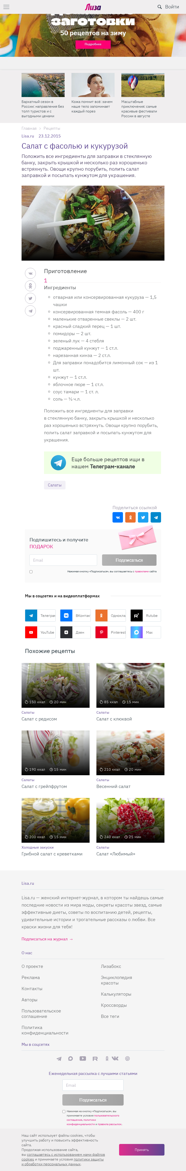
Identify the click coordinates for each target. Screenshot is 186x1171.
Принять (142, 1149)
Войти (172, 6)
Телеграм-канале (112, 466)
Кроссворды (114, 1005)
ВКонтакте (83, 615)
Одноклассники (118, 615)
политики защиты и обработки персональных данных (63, 1161)
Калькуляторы (116, 994)
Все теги (110, 1016)
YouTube (47, 632)
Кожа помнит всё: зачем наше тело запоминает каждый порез (92, 106)
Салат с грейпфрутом (44, 786)
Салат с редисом (39, 719)
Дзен (80, 632)
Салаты (55, 485)
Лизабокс (111, 966)
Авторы (29, 1000)
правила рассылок (110, 1124)
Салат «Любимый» (115, 854)
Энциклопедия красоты (116, 980)
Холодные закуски (38, 847)
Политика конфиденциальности (45, 1030)
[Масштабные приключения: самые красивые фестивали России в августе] (142, 85)
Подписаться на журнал (45, 939)
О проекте (32, 966)
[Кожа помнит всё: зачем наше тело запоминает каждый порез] (93, 85)
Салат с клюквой (114, 719)
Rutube (152, 615)
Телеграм (48, 615)
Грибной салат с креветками (52, 854)
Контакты (32, 988)
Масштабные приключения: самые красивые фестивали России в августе (139, 108)
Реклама (31, 977)
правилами (142, 571)
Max (149, 632)
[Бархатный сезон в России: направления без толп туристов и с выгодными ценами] (43, 85)
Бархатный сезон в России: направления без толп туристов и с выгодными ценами (43, 108)
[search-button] (160, 7)
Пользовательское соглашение (41, 1013)
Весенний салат (113, 786)
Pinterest (118, 632)
